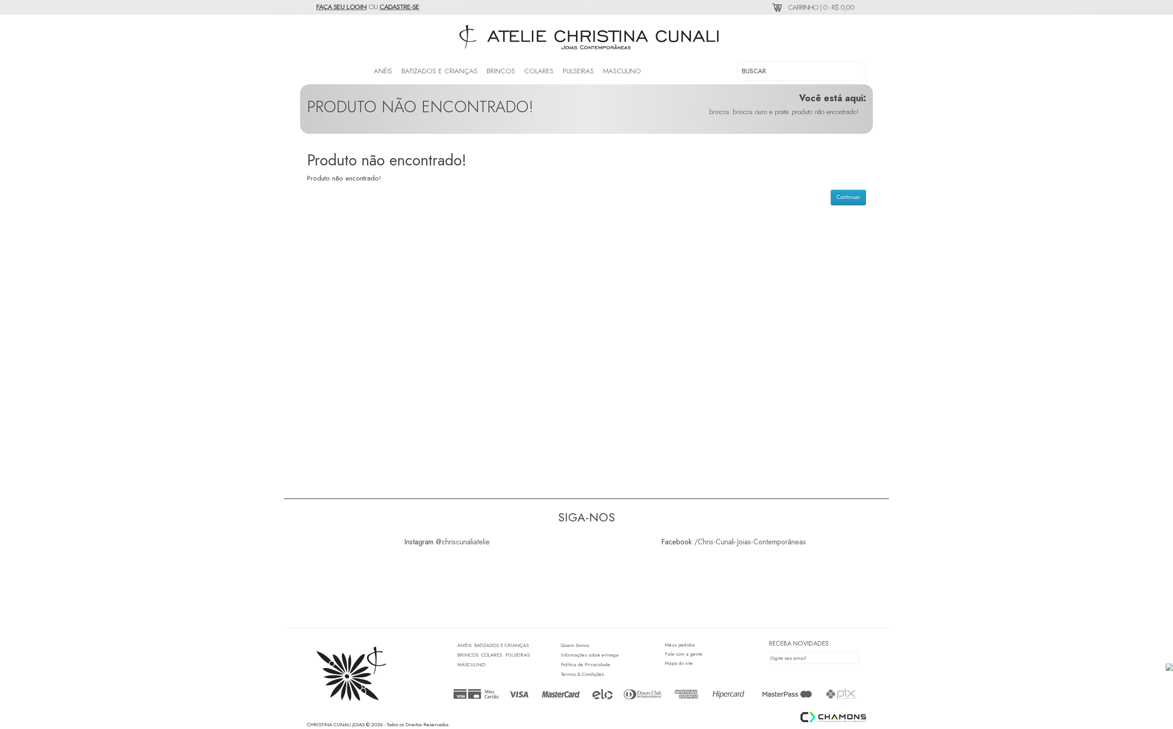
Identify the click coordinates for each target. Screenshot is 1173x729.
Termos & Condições (582, 674)
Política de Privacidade (585, 664)
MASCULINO (622, 71)
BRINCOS (501, 71)
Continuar (848, 197)
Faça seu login (341, 7)
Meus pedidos (680, 644)
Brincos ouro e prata (761, 112)
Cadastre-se (399, 7)
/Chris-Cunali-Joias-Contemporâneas (750, 542)
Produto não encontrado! (825, 112)
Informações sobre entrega (590, 654)
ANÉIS (383, 71)
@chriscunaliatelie (463, 542)
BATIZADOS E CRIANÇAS (439, 71)
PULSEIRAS (578, 71)
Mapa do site (679, 663)
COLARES (539, 71)
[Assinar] (854, 657)
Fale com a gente (683, 654)
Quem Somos (575, 645)
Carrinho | (820, 7)
